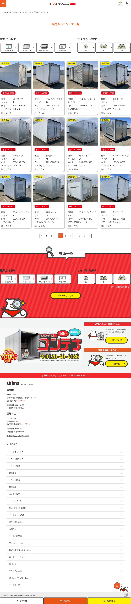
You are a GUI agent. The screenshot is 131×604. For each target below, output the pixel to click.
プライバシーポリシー (18, 542)
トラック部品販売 (16, 459)
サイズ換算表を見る (120, 286)
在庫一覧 (116, 363)
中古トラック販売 (16, 452)
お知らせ (12, 529)
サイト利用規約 (15, 535)
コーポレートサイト (17, 557)
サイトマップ (14, 584)
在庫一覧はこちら (65, 295)
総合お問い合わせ (16, 522)
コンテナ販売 (14, 494)
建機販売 (12, 473)
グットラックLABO (17, 515)
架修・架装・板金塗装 (17, 508)
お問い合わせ (116, 340)
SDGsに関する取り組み (18, 577)
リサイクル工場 (15, 570)
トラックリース (15, 501)
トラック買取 (14, 466)
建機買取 (12, 487)
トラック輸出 (14, 480)
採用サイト (13, 564)
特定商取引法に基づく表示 (20, 550)
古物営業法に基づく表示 (18, 435)
